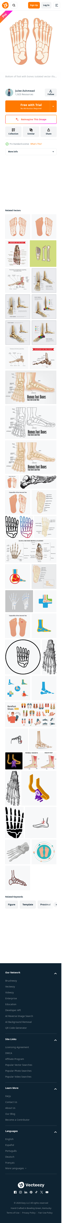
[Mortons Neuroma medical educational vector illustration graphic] (12, 585)
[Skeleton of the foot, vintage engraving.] (12, 889)
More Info (13, 149)
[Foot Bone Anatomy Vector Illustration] (17, 384)
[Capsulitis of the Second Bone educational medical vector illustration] (17, 620)
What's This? (36, 144)
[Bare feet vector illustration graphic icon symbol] (17, 1185)
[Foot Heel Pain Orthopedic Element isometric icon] (22, 1062)
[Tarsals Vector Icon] (38, 645)
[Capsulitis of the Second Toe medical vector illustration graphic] (41, 796)
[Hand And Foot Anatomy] (30, 695)
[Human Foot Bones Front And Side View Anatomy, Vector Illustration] (30, 491)
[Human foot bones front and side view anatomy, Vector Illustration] (30, 560)
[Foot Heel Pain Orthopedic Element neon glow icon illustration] (42, 993)
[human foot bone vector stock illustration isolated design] (18, 279)
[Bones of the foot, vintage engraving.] (23, 600)
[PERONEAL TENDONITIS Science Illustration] (21, 1017)
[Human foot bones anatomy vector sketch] (43, 251)
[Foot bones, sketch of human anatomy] (18, 461)
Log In (46, 5)
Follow (51, 94)
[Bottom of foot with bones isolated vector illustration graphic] (17, 224)
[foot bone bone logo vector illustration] (17, 720)
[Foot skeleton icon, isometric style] (17, 1159)
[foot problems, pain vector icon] (21, 1129)
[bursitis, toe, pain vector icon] (16, 972)
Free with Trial (31, 106)
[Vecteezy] (5, 5)
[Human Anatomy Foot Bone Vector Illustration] (17, 332)
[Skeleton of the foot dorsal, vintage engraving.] (46, 1026)
